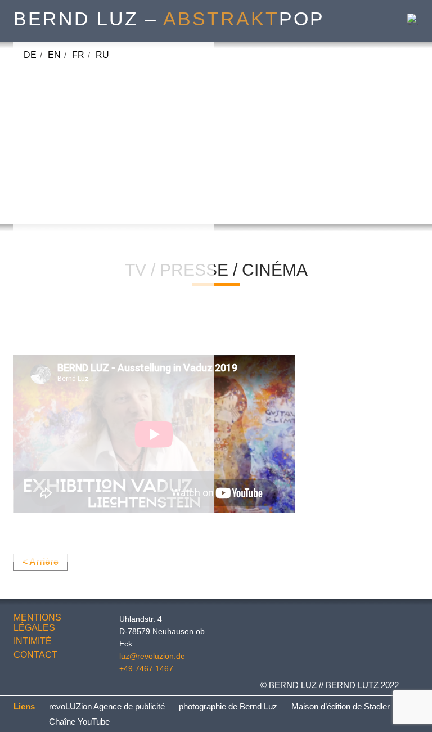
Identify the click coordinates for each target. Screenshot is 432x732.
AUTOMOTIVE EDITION (104, 263)
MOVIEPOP (78, 105)
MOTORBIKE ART (92, 216)
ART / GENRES (57, 73)
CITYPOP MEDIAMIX (98, 200)
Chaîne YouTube (79, 721)
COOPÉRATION (88, 294)
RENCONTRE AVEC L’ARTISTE (91, 389)
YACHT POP (81, 326)
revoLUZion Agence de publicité (107, 706)
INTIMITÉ (33, 641)
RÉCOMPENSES (60, 483)
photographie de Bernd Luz (228, 706)
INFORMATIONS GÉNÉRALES (88, 531)
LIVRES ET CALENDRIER (79, 499)
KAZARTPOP (82, 231)
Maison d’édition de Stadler (340, 706)
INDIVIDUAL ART (90, 342)
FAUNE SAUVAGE (93, 247)
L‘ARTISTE (48, 468)
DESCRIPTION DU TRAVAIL (83, 436)
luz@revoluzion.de (152, 656)
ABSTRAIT (77, 121)
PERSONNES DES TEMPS (111, 184)
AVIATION (75, 137)
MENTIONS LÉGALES (37, 622)
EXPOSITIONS (55, 373)
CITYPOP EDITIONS (97, 279)
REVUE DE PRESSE (68, 515)
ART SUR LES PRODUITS (79, 405)
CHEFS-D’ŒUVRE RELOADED (120, 168)
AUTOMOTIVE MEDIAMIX (108, 90)
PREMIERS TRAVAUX (71, 452)
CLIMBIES (76, 310)
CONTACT (35, 654)
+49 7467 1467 (146, 668)
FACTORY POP (87, 357)
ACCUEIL (132, 57)
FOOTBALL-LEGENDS (101, 153)
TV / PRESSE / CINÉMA (74, 420)
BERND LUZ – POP (169, 18)
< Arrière (40, 562)
